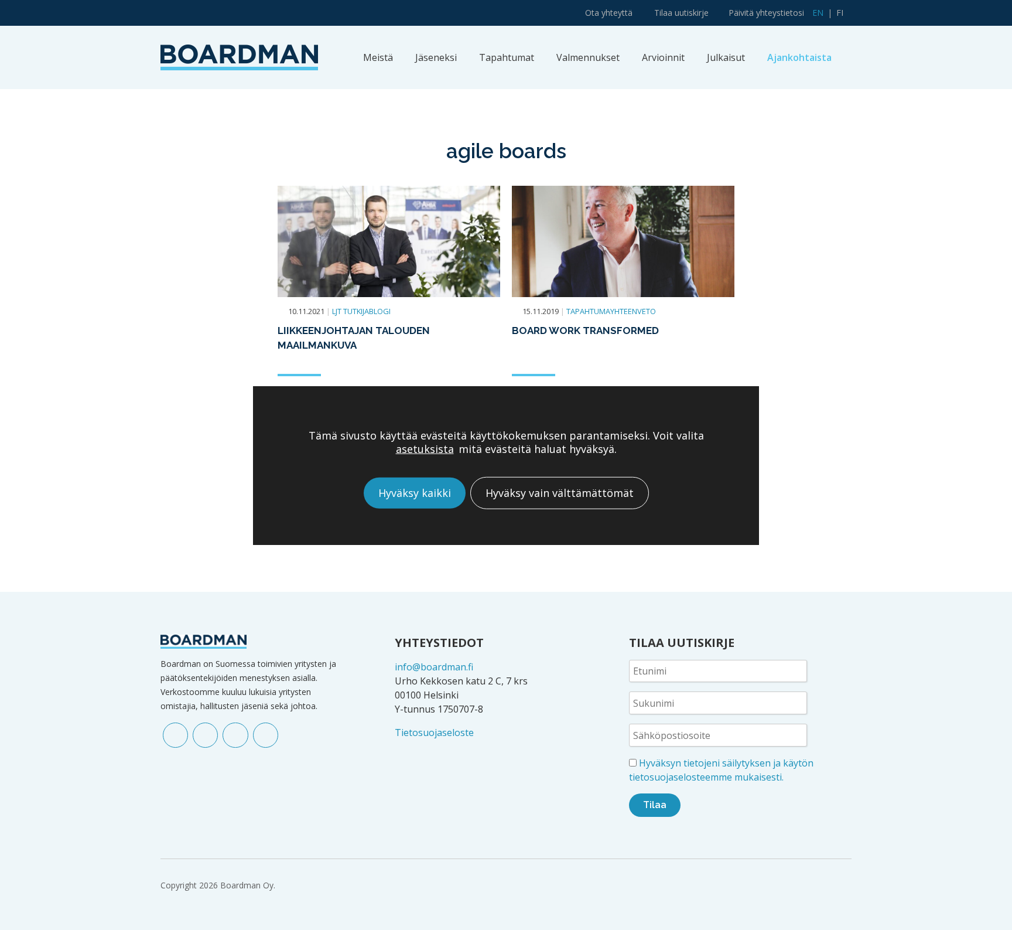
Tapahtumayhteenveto (611, 311)
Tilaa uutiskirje (681, 12)
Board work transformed (585, 330)
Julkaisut (726, 57)
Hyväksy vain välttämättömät (560, 492)
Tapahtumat (506, 57)
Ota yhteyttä (608, 12)
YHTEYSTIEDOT (439, 642)
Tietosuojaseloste (434, 732)
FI (839, 12)
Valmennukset (588, 57)
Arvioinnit (663, 57)
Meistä (378, 57)
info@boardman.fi (434, 666)
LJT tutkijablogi (361, 311)
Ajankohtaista (799, 57)
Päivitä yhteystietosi (766, 12)
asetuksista (425, 448)
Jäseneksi (436, 57)
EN (817, 12)
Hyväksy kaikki (414, 492)
